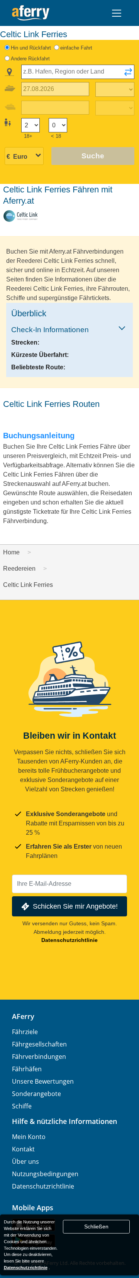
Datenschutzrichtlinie (69, 940)
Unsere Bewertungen (43, 1081)
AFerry (23, 1016)
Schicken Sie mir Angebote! (75, 906)
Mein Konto (29, 1136)
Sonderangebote (36, 1093)
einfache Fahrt (76, 48)
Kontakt (23, 1149)
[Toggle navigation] (116, 13)
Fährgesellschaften (39, 1044)
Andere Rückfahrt (30, 59)
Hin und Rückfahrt (31, 48)
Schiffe (22, 1106)
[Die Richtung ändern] (128, 74)
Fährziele (25, 1032)
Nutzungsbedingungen (45, 1174)
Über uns (25, 1161)
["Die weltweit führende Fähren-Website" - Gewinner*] (30, 13)
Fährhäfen (27, 1069)
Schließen (96, 1226)
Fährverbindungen (39, 1056)
